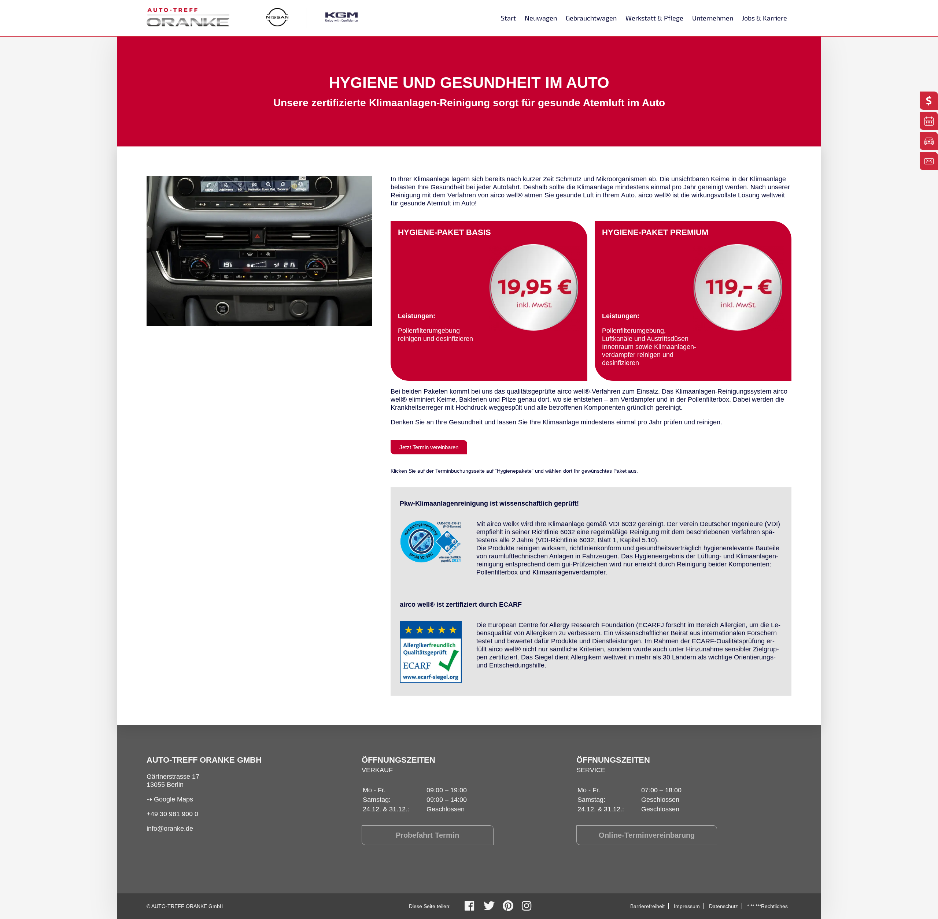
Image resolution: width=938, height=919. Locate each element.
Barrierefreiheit (647, 906)
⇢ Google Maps (170, 799)
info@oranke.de (170, 828)
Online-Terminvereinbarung (647, 835)
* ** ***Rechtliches (767, 906)
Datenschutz (723, 906)
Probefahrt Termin (427, 835)
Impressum (687, 906)
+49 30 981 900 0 (172, 814)
